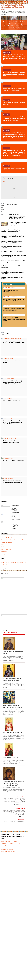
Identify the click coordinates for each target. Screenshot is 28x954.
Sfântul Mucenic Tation (10, 758)
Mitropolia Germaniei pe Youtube (8, 851)
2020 (21, 562)
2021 (18, 562)
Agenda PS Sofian (6, 549)
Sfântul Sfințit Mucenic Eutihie (13, 732)
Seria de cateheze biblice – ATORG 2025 (13, 460)
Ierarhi (15, 841)
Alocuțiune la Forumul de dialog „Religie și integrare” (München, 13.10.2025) (11, 230)
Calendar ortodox (10, 633)
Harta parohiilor (5, 546)
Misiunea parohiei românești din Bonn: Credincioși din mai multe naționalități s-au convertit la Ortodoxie (14, 118)
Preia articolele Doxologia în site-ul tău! (14, 822)
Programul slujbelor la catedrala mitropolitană (13, 539)
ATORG (18, 843)
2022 (15, 562)
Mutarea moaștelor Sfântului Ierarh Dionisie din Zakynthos (12, 679)
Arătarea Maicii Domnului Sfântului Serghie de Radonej (12, 706)
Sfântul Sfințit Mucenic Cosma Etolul (13, 652)
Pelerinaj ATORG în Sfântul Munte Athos (13, 401)
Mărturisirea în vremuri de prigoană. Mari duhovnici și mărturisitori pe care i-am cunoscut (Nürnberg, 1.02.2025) (13, 236)
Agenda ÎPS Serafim (6, 537)
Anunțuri (3, 554)
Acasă (2, 841)
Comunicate (4, 551)
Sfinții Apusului (5, 544)
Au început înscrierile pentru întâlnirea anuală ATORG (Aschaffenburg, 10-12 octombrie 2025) (13, 422)
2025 (6, 562)
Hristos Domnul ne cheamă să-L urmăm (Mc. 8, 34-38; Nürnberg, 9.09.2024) (13, 261)
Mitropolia (7, 841)
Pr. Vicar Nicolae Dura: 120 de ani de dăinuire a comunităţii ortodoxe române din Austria (14, 319)
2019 (25, 562)
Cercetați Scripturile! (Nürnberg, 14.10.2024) (12, 251)
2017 (5, 564)
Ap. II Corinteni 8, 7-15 (19, 804)
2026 (2, 562)
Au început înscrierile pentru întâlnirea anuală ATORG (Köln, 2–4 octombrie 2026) (14, 74)
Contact (3, 847)
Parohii (11, 843)
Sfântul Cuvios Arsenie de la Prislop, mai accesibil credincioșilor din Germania (13, 300)
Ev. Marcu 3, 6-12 (21, 816)
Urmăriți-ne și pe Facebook (7, 849)
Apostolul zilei (21, 797)
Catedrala (3, 843)
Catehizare (19, 845)
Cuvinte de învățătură (6, 542)
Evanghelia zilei (20, 808)
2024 (9, 562)
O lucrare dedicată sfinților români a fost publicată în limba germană (13, 309)
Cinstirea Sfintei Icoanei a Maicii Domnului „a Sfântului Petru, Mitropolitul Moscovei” (13, 783)
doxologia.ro (21, 820)
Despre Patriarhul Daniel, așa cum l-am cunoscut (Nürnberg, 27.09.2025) (17, 224)
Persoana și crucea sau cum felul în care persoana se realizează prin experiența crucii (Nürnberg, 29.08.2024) (13, 272)
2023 (12, 562)
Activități (3, 845)
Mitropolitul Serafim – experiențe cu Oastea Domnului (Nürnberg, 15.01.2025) (11, 242)
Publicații (11, 845)
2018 (2, 564)
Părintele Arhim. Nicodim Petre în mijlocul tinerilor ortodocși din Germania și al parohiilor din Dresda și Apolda (13, 382)
